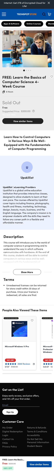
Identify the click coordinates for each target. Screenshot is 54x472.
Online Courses (33, 23)
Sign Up (10, 411)
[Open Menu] (4, 14)
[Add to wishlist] (51, 76)
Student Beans (34, 445)
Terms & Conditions (37, 431)
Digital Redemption (12, 431)
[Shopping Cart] (49, 14)
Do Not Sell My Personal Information (38, 440)
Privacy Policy (9, 446)
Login (5, 435)
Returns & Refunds (36, 427)
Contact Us (8, 439)
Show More (27, 272)
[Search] (44, 14)
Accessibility (33, 435)
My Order (7, 427)
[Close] (48, 3)
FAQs (5, 442)
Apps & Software (11, 23)
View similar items (22, 121)
